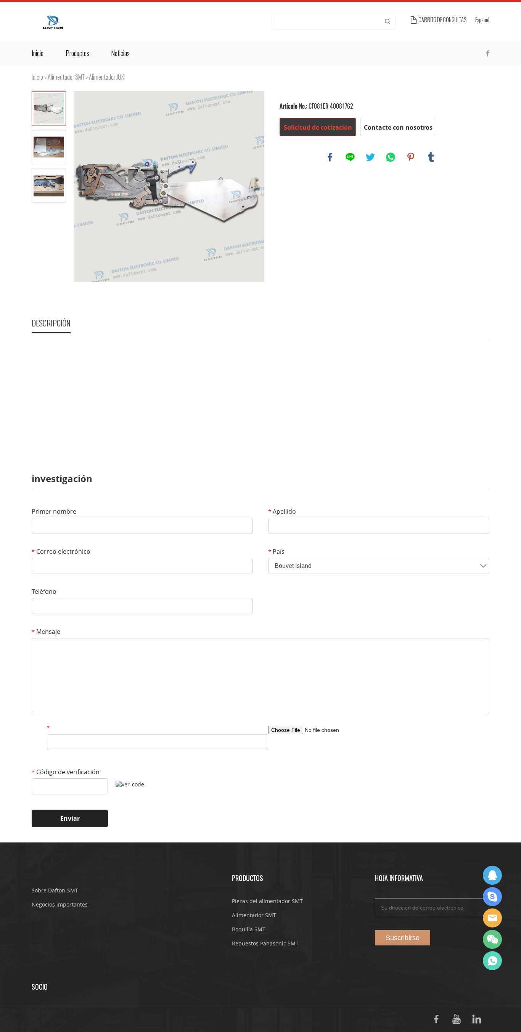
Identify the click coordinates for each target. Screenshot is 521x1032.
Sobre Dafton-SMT (55, 890)
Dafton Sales (492, 875)
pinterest (410, 157)
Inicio (37, 53)
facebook (330, 157)
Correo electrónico (61, 551)
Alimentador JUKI (107, 77)
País (276, 551)
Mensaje (46, 631)
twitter (370, 157)
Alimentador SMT (66, 77)
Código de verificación (66, 772)
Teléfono (44, 591)
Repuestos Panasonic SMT (265, 943)
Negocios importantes (60, 904)
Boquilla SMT (248, 929)
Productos (77, 53)
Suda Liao (492, 896)
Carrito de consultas (442, 20)
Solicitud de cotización (318, 127)
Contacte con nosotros (398, 127)
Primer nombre (54, 511)
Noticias (120, 53)
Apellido (282, 511)
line (350, 157)
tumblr (431, 157)
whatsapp (390, 157)
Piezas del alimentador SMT (267, 901)
